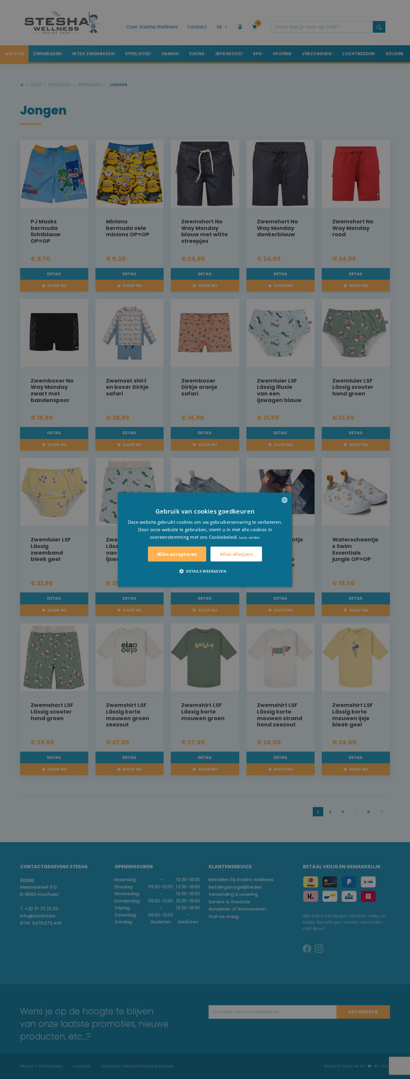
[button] (205, 571)
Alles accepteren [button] (177, 554)
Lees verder (249, 537)
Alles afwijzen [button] (236, 554)
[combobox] (285, 500)
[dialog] (205, 539)
